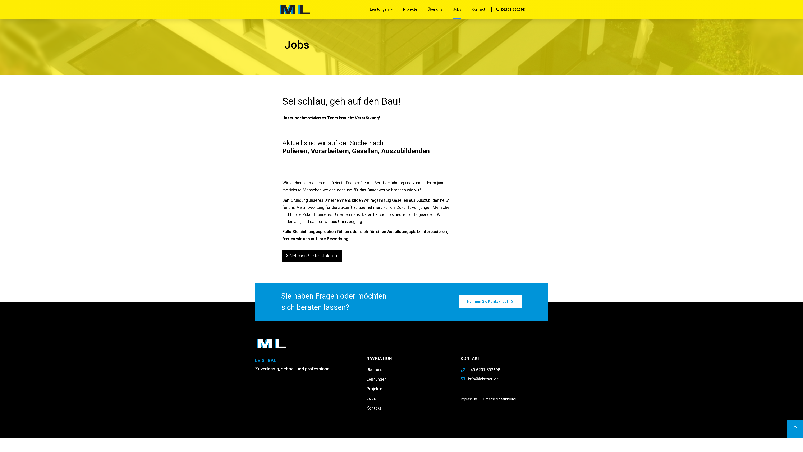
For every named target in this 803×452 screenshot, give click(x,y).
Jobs (457, 9)
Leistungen (379, 9)
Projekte (410, 9)
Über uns (435, 9)
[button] (312, 256)
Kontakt (478, 9)
